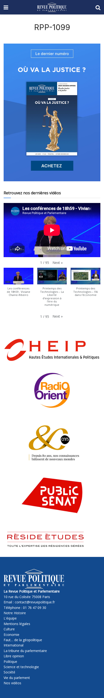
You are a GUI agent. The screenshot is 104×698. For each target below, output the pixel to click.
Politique (10, 661)
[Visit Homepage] (52, 7)
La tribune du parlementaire (25, 650)
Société (9, 672)
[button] (57, 262)
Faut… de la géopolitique (23, 640)
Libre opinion (14, 656)
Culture (9, 629)
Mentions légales (17, 623)
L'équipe (10, 618)
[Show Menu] (6, 7)
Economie (11, 634)
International (13, 645)
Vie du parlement (17, 677)
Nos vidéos (12, 683)
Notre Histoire (15, 613)
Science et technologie (21, 667)
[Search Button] (98, 7)
